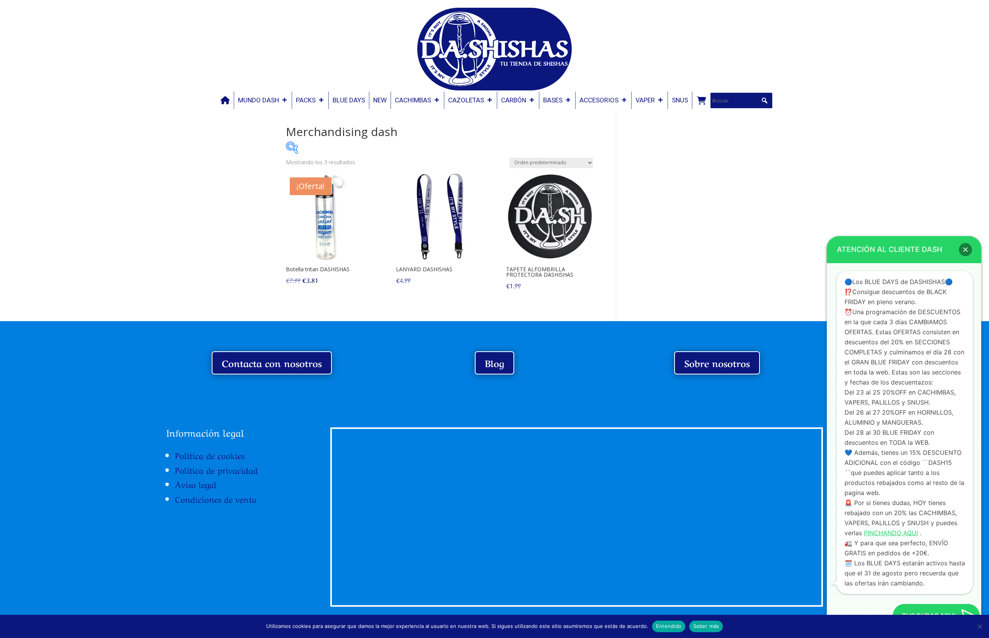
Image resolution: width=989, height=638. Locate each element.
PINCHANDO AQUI (891, 533)
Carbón (513, 100)
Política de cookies (210, 455)
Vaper (645, 100)
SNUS (680, 100)
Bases (552, 100)
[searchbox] (741, 100)
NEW (380, 100)
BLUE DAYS (349, 100)
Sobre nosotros (717, 362)
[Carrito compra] (701, 100)
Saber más (706, 626)
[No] (979, 626)
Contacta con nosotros (272, 362)
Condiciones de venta (216, 498)
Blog (494, 362)
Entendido (668, 626)
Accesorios (599, 100)
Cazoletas (466, 100)
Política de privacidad (216, 469)
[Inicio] (225, 100)
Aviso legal (196, 484)
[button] (764, 100)
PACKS (306, 100)
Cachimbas (413, 100)
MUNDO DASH (258, 100)
